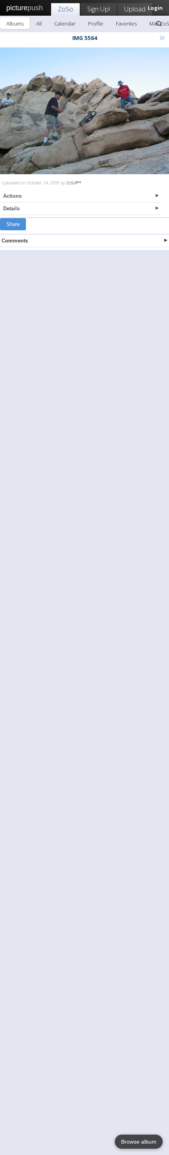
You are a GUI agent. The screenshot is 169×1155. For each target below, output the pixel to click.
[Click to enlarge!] (84, 110)
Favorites (126, 23)
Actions (12, 196)
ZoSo (65, 8)
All (39, 23)
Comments (15, 241)
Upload (134, 8)
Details (11, 208)
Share (13, 224)
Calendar (64, 23)
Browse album (138, 1142)
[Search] (158, 23)
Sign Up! (98, 8)
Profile (95, 23)
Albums (15, 23)
